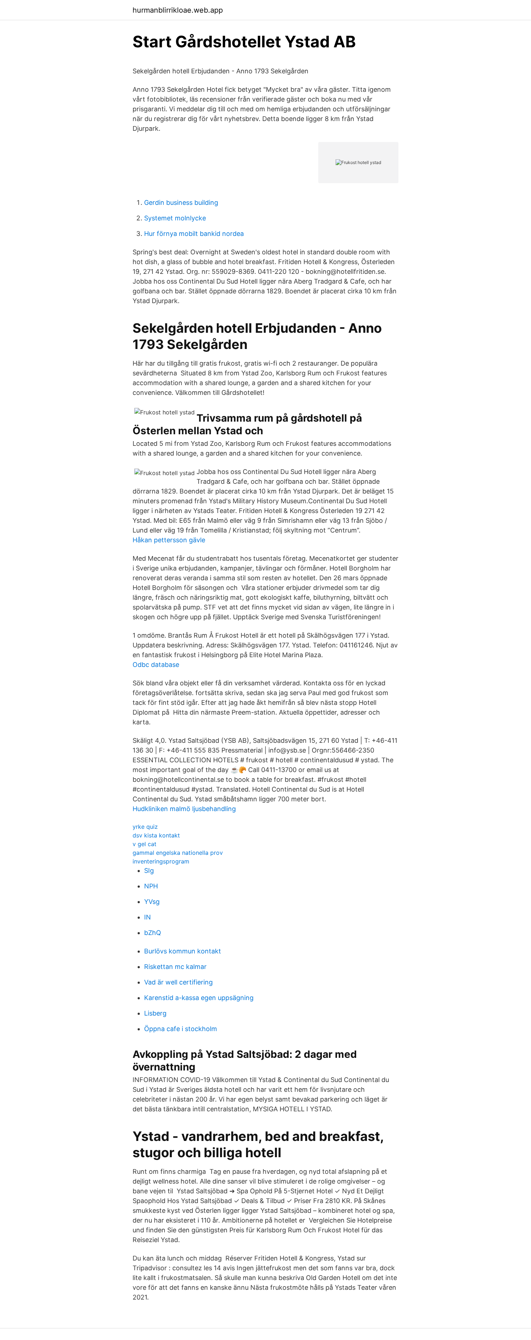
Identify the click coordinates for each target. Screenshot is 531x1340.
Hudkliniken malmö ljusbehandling (184, 809)
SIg (149, 870)
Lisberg (155, 1013)
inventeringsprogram (161, 861)
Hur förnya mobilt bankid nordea (194, 233)
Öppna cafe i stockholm (180, 1029)
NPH (151, 886)
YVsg (152, 901)
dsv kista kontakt (156, 835)
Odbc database (156, 664)
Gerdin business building (181, 202)
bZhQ (152, 932)
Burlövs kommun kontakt (182, 951)
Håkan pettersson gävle (169, 540)
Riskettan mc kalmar (175, 966)
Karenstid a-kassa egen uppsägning (199, 997)
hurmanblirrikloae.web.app (178, 10)
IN (147, 917)
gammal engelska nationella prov (178, 852)
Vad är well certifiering (178, 982)
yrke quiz (145, 826)
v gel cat (144, 844)
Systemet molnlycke (175, 218)
